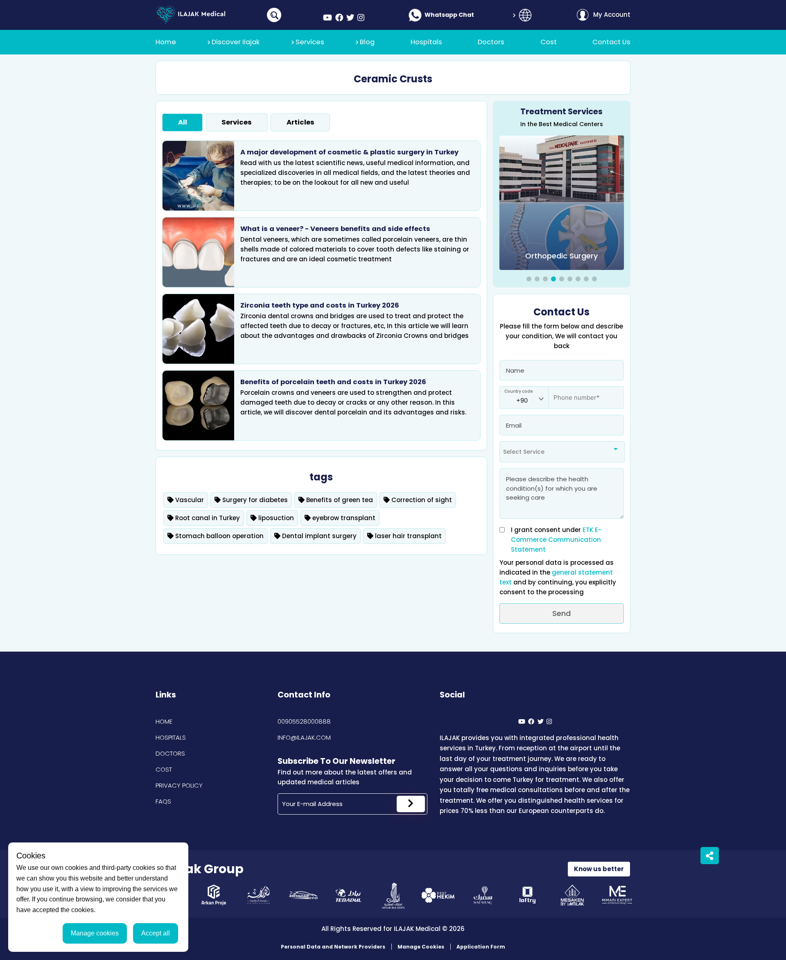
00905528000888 (304, 721)
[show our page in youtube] (327, 17)
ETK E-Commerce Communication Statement (556, 539)
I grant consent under (556, 539)
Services (310, 42)
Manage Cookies (421, 946)
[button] (528, 278)
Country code (518, 391)
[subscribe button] (411, 804)
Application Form (480, 946)
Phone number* (571, 393)
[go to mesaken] (572, 895)
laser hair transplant (407, 536)
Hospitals (171, 737)
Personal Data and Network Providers (333, 946)
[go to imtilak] (393, 895)
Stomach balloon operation (219, 536)
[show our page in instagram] (360, 17)
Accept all (155, 933)
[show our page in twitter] (350, 17)
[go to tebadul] (348, 895)
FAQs (163, 801)
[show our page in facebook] (339, 17)
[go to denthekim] (438, 895)
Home (164, 721)
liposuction (275, 518)
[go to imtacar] (303, 895)
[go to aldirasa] (258, 895)
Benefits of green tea (339, 500)
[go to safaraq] (483, 895)
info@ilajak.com (304, 737)
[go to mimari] (617, 895)
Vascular (189, 500)
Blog (367, 42)
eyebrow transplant (343, 518)
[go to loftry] (527, 895)
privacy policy (179, 785)
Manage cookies (95, 933)
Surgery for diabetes (254, 500)
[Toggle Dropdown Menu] (525, 15)
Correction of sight (421, 500)
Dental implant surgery (318, 536)
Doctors (170, 753)
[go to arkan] (214, 895)
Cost (164, 769)
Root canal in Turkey (207, 518)
